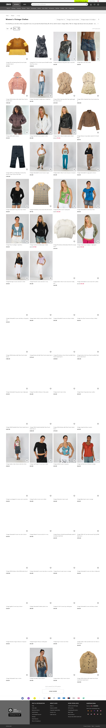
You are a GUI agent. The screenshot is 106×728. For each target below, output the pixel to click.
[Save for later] (27, 59)
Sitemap (33, 716)
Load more (53, 691)
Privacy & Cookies (87, 726)
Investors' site (53, 712)
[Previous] (55, 19)
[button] (88, 710)
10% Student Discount (36, 714)
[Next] (99, 19)
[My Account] (91, 4)
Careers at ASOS (53, 708)
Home (7, 15)
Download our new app (81, 1)
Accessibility (97, 726)
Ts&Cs (93, 726)
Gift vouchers (71, 708)
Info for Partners (71, 714)
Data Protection (35, 718)
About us (52, 705)
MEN (24, 4)
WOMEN (16, 4)
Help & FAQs (92, 1)
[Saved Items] (94, 4)
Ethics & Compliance (36, 721)
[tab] (8, 8)
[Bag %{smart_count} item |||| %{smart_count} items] (98, 4)
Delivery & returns (36, 710)
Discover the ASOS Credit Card (74, 716)
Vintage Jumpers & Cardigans (88, 19)
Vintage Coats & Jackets (73, 19)
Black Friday (70, 712)
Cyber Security (53, 714)
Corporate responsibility (55, 710)
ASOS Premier (35, 712)
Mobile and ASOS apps (73, 705)
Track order (34, 708)
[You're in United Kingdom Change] (98, 1)
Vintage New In (61, 19)
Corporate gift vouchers (73, 710)
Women (12, 15)
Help (33, 705)
